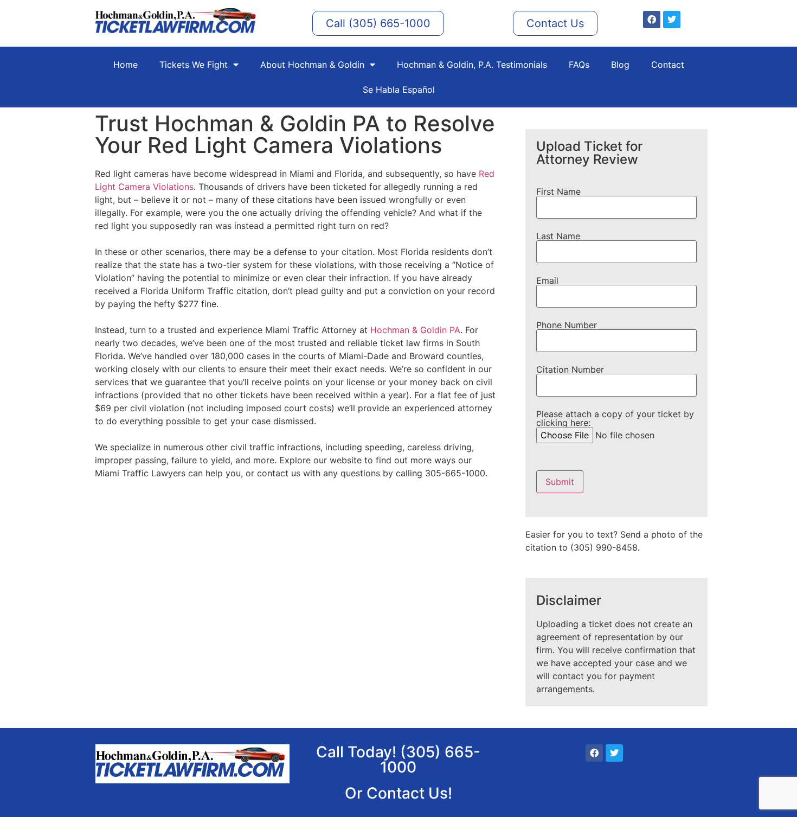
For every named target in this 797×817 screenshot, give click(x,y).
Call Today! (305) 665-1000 (398, 759)
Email (547, 281)
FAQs (579, 64)
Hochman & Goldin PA (415, 329)
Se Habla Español (399, 89)
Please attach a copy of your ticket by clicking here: (615, 419)
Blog (620, 64)
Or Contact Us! (398, 793)
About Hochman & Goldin (312, 64)
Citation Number (570, 370)
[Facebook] (651, 19)
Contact (667, 64)
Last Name (558, 236)
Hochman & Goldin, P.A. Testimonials (472, 64)
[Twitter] (671, 19)
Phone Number (566, 325)
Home (125, 64)
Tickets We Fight (193, 64)
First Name (558, 192)
